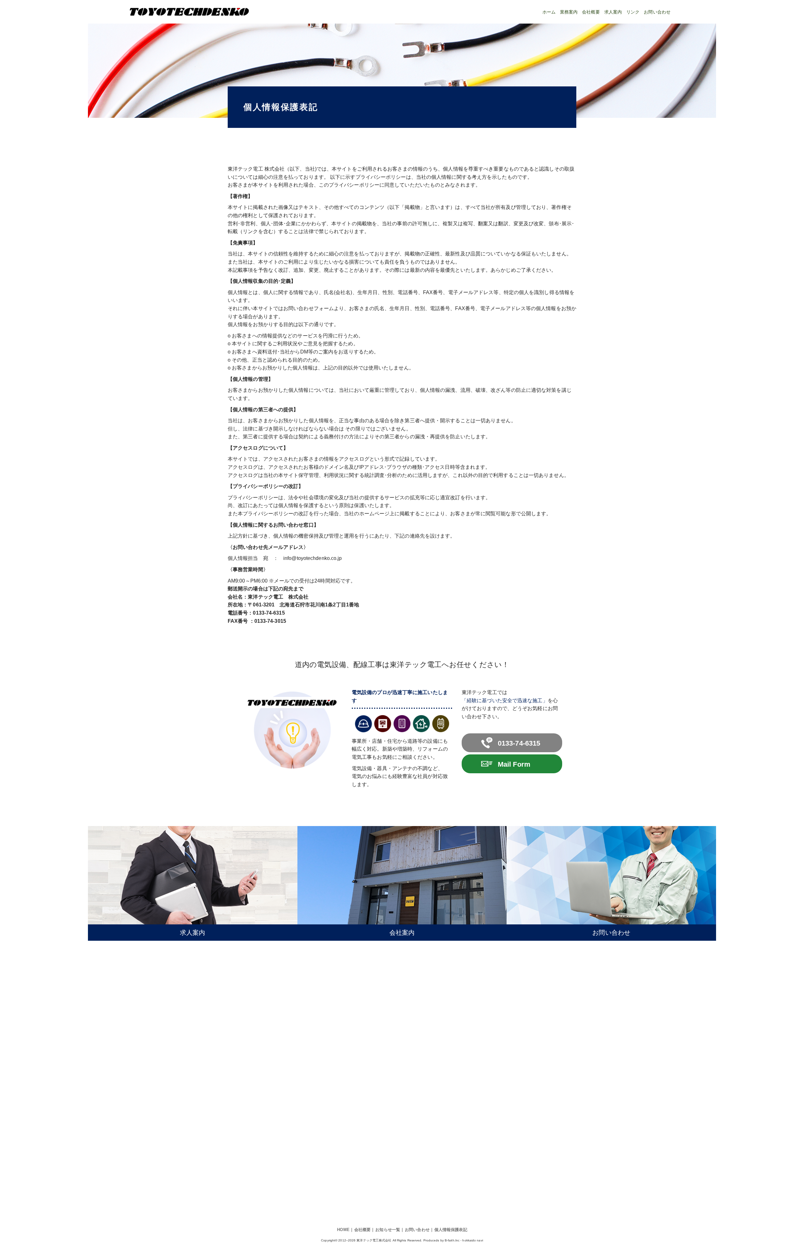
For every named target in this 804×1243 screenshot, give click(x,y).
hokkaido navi (472, 1240)
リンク (632, 12)
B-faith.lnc (452, 1240)
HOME (343, 1229)
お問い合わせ (657, 12)
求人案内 (613, 12)
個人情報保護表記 (450, 1229)
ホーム (549, 12)
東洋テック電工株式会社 (373, 1240)
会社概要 (591, 12)
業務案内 (569, 12)
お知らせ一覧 (387, 1229)
